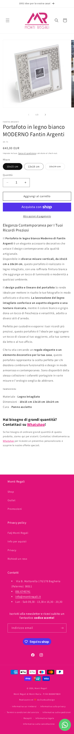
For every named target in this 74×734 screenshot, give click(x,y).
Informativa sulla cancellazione (39, 724)
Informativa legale (44, 718)
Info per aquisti (17, 541)
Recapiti (28, 718)
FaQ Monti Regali (18, 533)
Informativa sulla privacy (53, 706)
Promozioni (15, 509)
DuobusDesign (47, 699)
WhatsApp (36, 424)
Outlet (12, 500)
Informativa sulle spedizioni (57, 712)
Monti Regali (41, 688)
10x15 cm (12, 166)
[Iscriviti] (62, 628)
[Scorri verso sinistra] (28, 114)
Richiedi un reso (17, 558)
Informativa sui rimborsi (24, 706)
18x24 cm (57, 167)
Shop (11, 491)
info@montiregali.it (28, 596)
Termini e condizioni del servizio (23, 712)
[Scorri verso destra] (45, 114)
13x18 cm (34, 166)
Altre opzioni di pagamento (37, 216)
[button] (7, 20)
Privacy (12, 550)
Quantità (8, 175)
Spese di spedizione (27, 153)
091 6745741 (23, 591)
